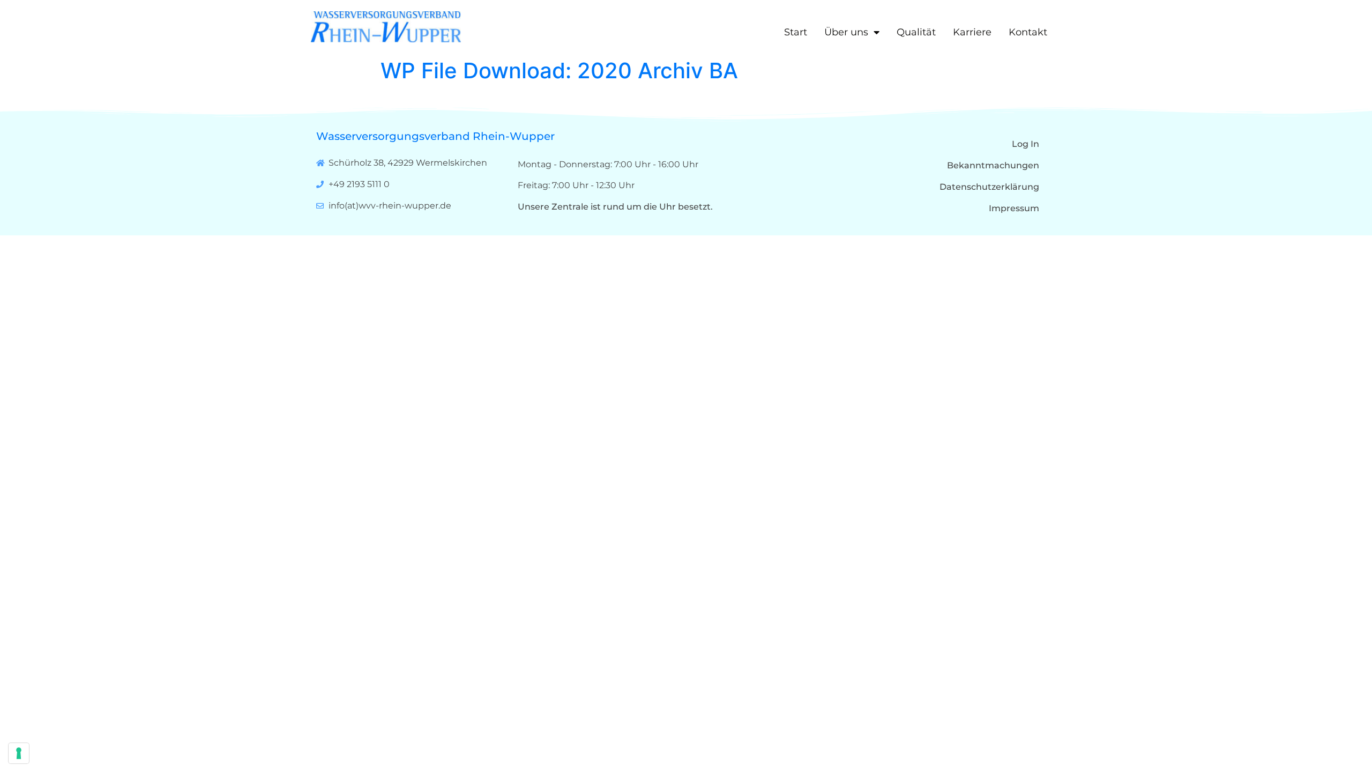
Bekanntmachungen (993, 165)
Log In (1025, 144)
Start (795, 32)
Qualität (916, 32)
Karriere (972, 32)
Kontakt (1028, 32)
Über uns (846, 32)
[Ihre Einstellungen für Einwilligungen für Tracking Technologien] (19, 753)
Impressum (1014, 208)
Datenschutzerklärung (989, 187)
